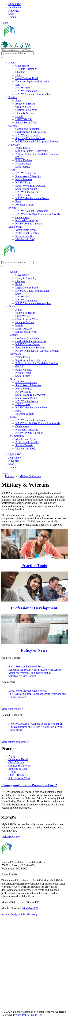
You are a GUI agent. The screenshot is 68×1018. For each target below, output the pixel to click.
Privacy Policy (21, 1014)
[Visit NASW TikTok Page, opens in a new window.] (7, 1008)
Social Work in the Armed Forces (26, 666)
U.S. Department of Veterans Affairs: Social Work (35, 726)
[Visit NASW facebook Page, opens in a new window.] (3, 929)
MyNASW (14, 4)
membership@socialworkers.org (19, 914)
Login (4, 22)
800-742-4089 (30, 908)
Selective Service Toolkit (22, 675)
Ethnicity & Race (17, 768)
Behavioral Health (18, 759)
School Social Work (19, 778)
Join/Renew (14, 7)
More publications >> (13, 708)
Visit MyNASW (10, 836)
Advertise (13, 10)
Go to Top (36, 1014)
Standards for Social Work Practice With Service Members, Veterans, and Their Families (35, 671)
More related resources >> (15, 741)
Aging (11, 756)
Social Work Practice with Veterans (27, 690)
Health (12, 771)
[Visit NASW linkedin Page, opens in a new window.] (11, 929)
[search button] (2, 57)
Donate (12, 16)
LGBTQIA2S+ (16, 775)
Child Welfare (16, 762)
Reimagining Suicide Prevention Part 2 (29, 785)
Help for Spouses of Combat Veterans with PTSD (35, 723)
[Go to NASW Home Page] (27, 39)
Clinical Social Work (19, 765)
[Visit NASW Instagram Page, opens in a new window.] (33, 995)
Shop (11, 13)
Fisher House (15, 729)
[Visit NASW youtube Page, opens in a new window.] (24, 929)
